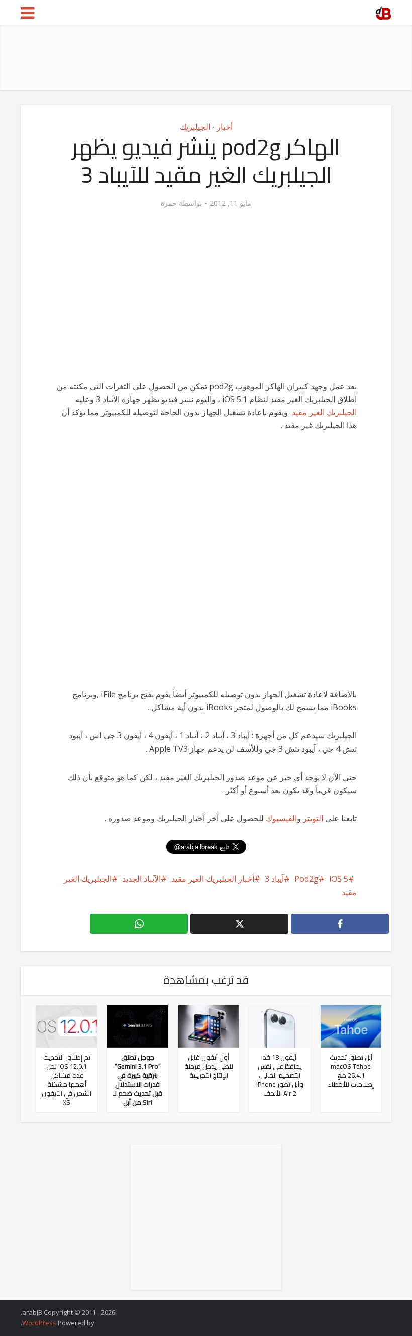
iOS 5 (338, 878)
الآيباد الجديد (141, 878)
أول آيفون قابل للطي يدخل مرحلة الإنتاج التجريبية (208, 1066)
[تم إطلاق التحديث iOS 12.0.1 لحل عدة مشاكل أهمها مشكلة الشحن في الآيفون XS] (66, 1025)
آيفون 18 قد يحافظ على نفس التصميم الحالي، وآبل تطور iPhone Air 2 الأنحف (279, 1075)
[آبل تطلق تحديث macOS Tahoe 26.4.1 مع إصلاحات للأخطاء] (351, 1025)
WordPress (39, 1322)
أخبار (225, 126)
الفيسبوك (281, 818)
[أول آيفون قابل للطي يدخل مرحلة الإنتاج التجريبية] (208, 1025)
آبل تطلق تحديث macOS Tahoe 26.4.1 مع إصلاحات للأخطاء (351, 1070)
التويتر (313, 818)
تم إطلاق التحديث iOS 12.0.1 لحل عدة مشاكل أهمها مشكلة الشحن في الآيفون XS (66, 1079)
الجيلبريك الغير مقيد (324, 412)
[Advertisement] (208, 57)
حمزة (169, 203)
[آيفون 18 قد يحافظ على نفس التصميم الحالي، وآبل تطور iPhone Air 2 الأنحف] (279, 1025)
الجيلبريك (195, 126)
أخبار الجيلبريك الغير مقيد (212, 878)
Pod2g (306, 878)
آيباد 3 (274, 878)
